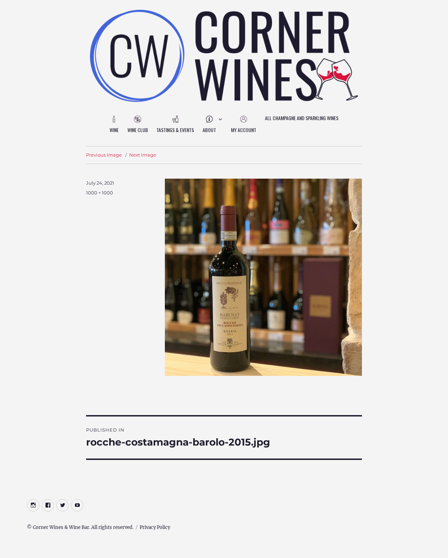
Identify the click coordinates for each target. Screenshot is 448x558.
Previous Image (104, 155)
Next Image (142, 155)
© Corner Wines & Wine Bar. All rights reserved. (80, 527)
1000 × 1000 (99, 192)
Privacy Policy (155, 527)
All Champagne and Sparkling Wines (301, 118)
